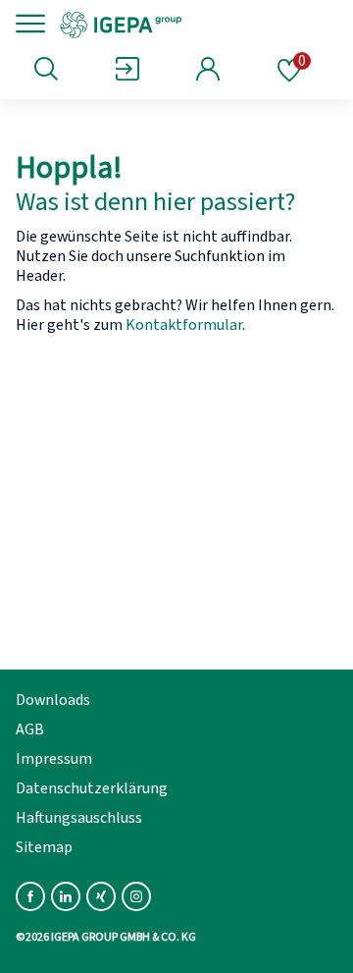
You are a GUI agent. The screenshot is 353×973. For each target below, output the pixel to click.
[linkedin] (65, 896)
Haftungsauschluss (79, 818)
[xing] (101, 896)
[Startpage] (189, 23)
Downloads (53, 700)
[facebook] (30, 896)
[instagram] (136, 896)
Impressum (54, 759)
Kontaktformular (184, 325)
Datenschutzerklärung (92, 788)
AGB (30, 729)
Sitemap (44, 847)
